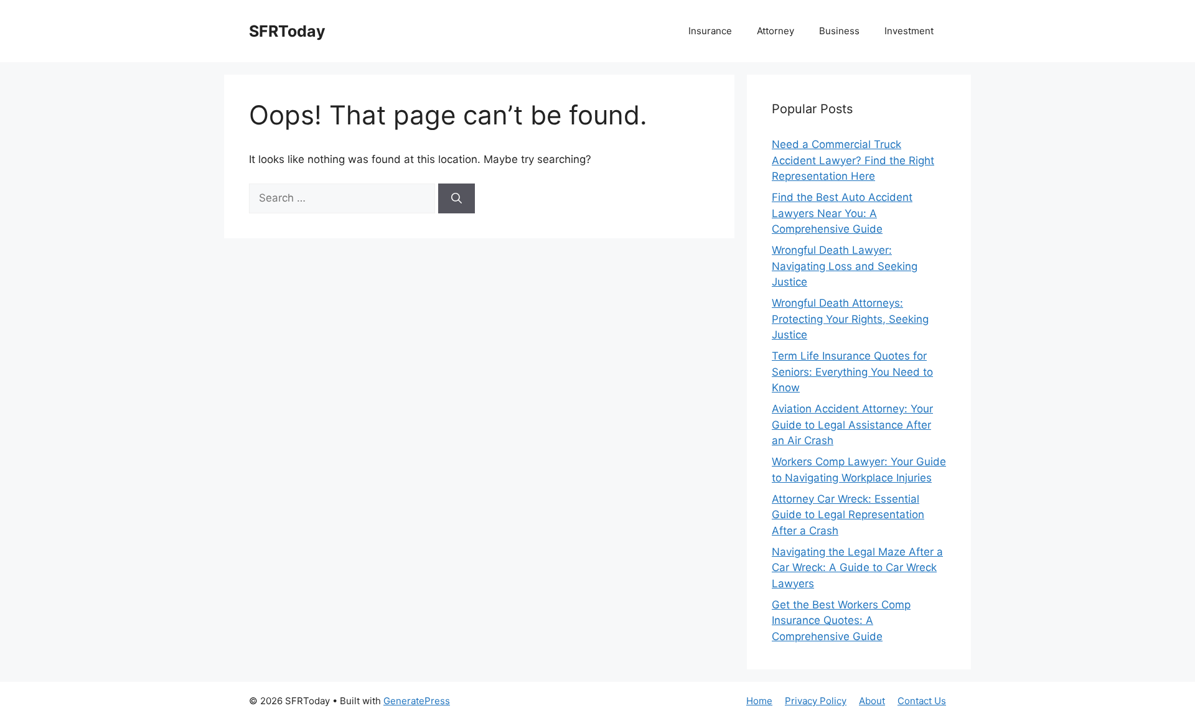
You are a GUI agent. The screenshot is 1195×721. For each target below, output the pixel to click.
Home (759, 701)
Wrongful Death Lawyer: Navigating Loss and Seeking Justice (844, 266)
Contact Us (921, 701)
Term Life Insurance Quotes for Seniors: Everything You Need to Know (852, 372)
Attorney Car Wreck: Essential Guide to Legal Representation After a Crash (848, 515)
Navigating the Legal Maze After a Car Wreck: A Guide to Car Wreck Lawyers (857, 568)
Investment (909, 31)
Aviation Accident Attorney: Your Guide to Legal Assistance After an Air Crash (852, 424)
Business (839, 31)
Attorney (775, 31)
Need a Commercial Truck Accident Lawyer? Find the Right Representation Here (853, 160)
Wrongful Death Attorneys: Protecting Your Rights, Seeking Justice (850, 319)
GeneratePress (416, 701)
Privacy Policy (815, 701)
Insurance (710, 31)
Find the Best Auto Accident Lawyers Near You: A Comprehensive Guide (842, 213)
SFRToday (287, 31)
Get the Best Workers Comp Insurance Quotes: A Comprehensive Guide (841, 620)
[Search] (456, 198)
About (872, 701)
